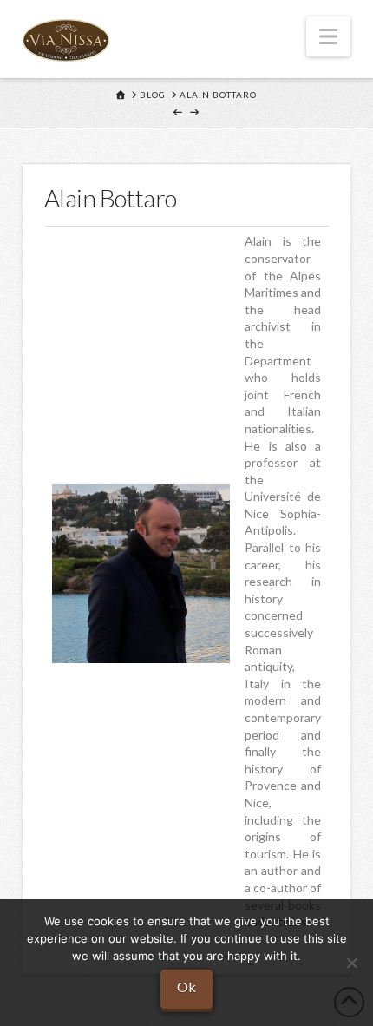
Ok (186, 986)
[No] (351, 962)
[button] (328, 36)
